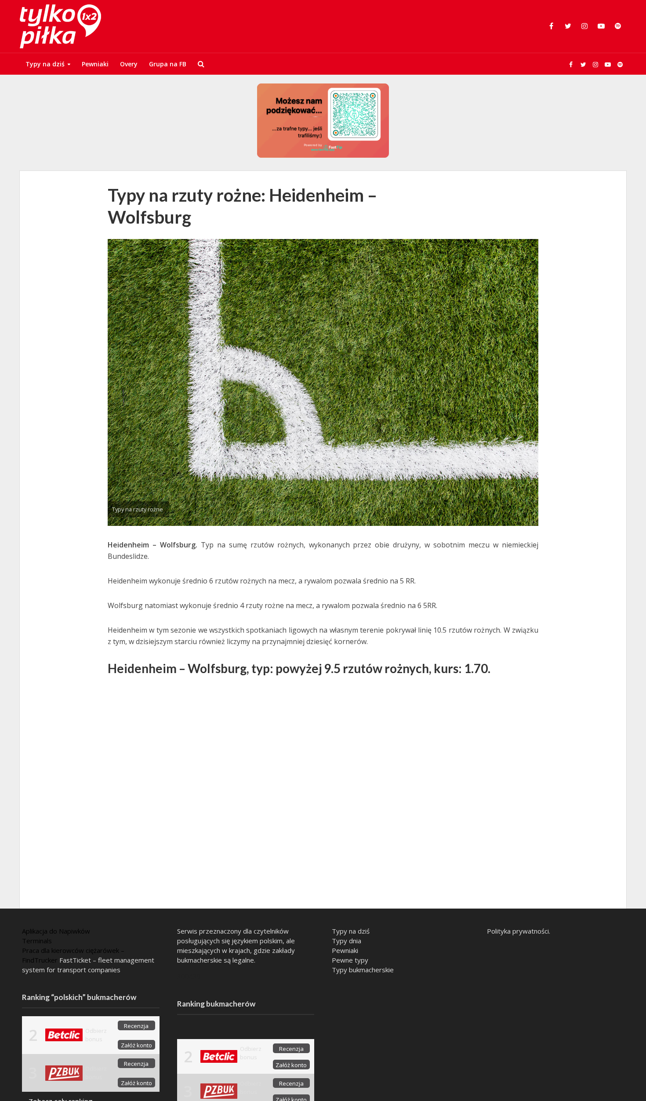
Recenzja (136, 1026)
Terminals (37, 940)
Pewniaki (95, 64)
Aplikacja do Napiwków (56, 931)
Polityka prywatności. (518, 931)
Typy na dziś (45, 64)
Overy (129, 64)
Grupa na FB (167, 64)
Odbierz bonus (96, 1035)
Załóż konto (136, 1045)
